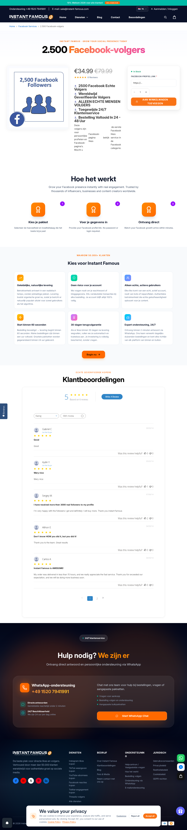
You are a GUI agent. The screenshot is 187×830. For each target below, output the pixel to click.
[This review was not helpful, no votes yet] (150, 453)
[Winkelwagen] (181, 776)
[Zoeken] (165, 17)
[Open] (7, 823)
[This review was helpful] (145, 518)
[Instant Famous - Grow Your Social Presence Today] (31, 17)
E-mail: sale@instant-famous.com (70, 8)
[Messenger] (181, 767)
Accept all (150, 816)
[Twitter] (31, 781)
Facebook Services (27, 26)
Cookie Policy (54, 822)
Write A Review (112, 396)
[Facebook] (16, 781)
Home (12, 26)
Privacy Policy (69, 822)
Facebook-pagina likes (94, 137)
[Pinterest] (38, 781)
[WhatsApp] (181, 758)
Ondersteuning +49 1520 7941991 (27, 8)
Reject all (135, 816)
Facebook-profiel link (144, 76)
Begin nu (92, 354)
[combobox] (46, 415)
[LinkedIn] (46, 781)
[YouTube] (23, 781)
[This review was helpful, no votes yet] (145, 453)
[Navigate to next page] (104, 597)
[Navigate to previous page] (83, 597)
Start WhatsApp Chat (135, 715)
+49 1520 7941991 (50, 691)
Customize (121, 816)
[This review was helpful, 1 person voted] (145, 486)
